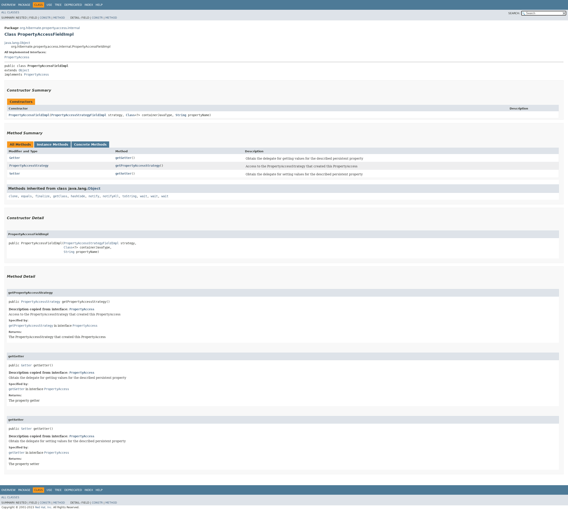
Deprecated (73, 4)
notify (94, 196)
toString (129, 196)
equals (26, 196)
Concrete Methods (90, 144)
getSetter (123, 173)
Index (89, 4)
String (181, 115)
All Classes (10, 12)
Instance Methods (52, 144)
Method (59, 17)
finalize (42, 196)
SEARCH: (514, 13)
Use (49, 4)
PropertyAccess (16, 57)
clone (13, 196)
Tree (58, 4)
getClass (60, 196)
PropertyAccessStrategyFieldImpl (78, 115)
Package (24, 4)
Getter (14, 158)
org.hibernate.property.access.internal (50, 28)
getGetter (123, 158)
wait (143, 196)
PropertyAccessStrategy (28, 165)
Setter (14, 173)
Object (24, 70)
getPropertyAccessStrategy (137, 165)
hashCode (78, 196)
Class (130, 115)
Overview (8, 4)
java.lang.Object (17, 43)
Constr (45, 17)
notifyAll (111, 196)
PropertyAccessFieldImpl (29, 115)
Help (99, 4)
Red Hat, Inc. (43, 507)
